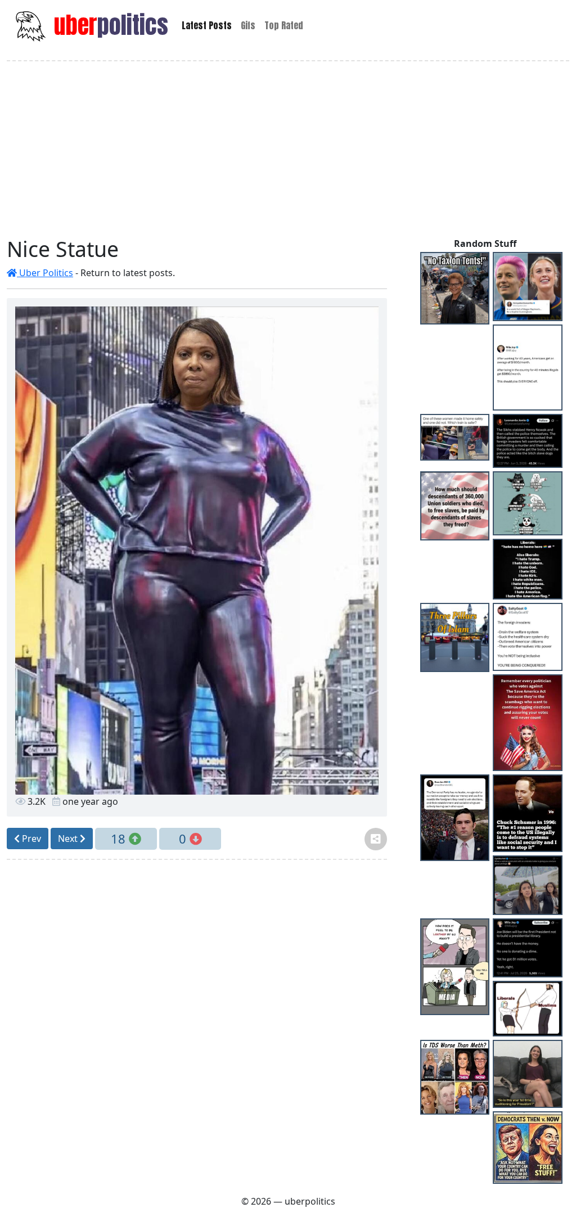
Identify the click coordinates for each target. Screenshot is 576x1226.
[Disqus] (197, 1009)
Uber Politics (45, 273)
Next (69, 838)
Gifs (248, 25)
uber (108, 25)
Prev (30, 838)
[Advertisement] (288, 149)
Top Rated (283, 25)
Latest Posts (207, 25)
